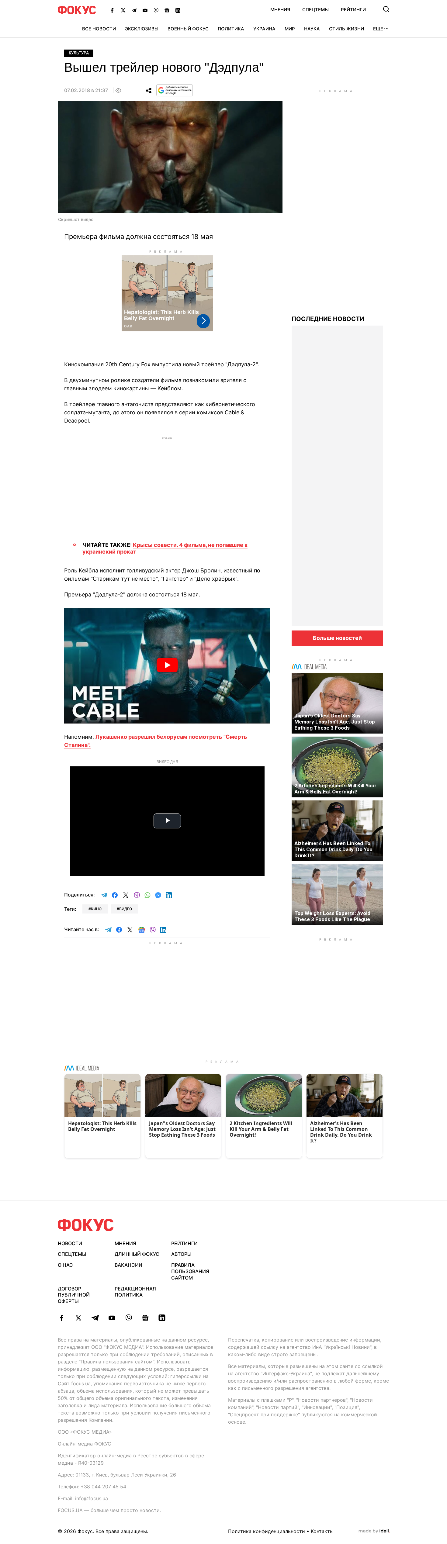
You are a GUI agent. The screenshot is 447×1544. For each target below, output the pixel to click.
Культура (79, 53)
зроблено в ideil (374, 1531)
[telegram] (95, 1318)
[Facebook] (112, 10)
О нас (65, 1265)
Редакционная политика (135, 1292)
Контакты (322, 1531)
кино (96, 909)
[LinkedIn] (177, 10)
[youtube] (112, 1318)
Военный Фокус (188, 29)
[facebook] (61, 1318)
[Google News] (166, 10)
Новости (70, 1243)
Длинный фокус (137, 1254)
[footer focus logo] (86, 1225)
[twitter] (78, 1318)
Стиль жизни (346, 29)
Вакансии (128, 1265)
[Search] (386, 9)
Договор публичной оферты (74, 1295)
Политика (231, 29)
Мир (290, 29)
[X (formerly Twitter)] (123, 10)
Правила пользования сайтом (190, 1271)
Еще (378, 29)
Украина (264, 29)
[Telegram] (134, 10)
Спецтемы (315, 9)
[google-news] (145, 1318)
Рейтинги (353, 9)
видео (125, 909)
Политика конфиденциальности (266, 1531)
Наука (312, 29)
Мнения (280, 9)
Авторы (181, 1254)
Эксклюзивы (141, 29)
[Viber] (156, 10)
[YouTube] (145, 10)
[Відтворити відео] (167, 666)
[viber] (128, 1318)
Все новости (99, 29)
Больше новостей (337, 638)
